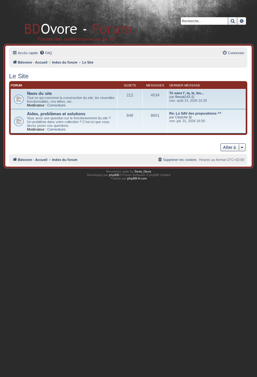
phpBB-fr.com (137, 178)
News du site (39, 93)
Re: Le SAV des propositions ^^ (195, 113)
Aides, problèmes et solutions (56, 113)
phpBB (114, 175)
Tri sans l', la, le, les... (186, 93)
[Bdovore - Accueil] (69, 22)
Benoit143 (182, 97)
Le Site (19, 76)
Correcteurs (56, 105)
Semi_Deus (142, 171)
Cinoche (181, 117)
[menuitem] (45, 53)
